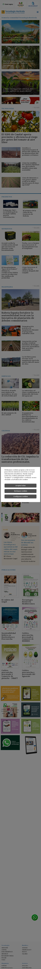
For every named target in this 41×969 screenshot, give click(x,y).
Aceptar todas (20, 485)
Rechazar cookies (20, 491)
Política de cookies (21, 479)
